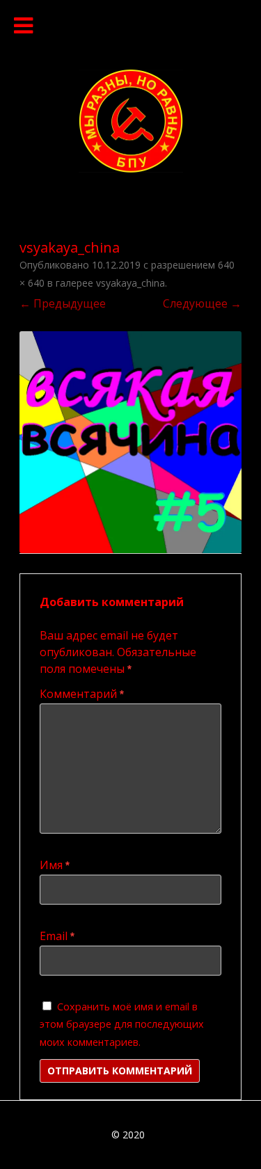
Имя (55, 865)
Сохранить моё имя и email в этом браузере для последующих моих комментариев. (122, 1024)
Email (57, 936)
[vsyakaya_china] (130, 442)
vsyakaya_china (130, 282)
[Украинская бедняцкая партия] (131, 168)
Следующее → (202, 303)
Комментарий (82, 693)
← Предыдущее (62, 303)
